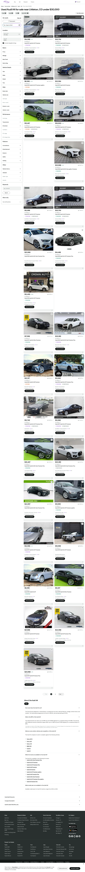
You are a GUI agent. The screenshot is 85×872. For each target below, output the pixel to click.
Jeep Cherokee (46, 855)
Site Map (45, 831)
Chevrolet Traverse (60, 851)
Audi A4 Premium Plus (32, 781)
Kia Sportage (71, 847)
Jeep (44, 844)
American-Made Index (21, 828)
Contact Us (26, 862)
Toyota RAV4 (7, 847)
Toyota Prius (7, 849)
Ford (31, 844)
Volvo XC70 (29, 739)
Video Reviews (20, 831)
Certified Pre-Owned (9, 822)
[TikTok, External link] (70, 836)
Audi (19, 6)
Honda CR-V (20, 847)
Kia (69, 844)
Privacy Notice (15, 867)
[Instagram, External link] (77, 836)
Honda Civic (19, 849)
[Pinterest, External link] (79, 836)
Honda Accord (20, 851)
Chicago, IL (58, 817)
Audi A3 (29, 751)
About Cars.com (19, 862)
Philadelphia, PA (59, 828)
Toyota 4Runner (8, 855)
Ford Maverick (33, 847)
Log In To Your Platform (73, 820)
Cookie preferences (63, 868)
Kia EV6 (70, 855)
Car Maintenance (46, 828)
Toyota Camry (7, 853)
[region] (42, 867)
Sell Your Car (32, 817)
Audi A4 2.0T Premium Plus (33, 764)
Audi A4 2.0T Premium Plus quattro (35, 779)
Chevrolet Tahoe (59, 853)
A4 (21, 6)
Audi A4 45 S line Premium (33, 776)
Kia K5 (70, 853)
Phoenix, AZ (58, 824)
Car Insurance (46, 826)
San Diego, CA (59, 833)
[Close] (83, 863)
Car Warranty (45, 824)
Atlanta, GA (58, 826)
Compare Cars (20, 822)
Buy (15, 2)
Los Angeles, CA (59, 822)
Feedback (67, 862)
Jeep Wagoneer (46, 851)
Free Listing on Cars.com (35, 822)
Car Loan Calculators (47, 817)
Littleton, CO (14, 6)
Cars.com (48, 867)
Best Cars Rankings (21, 824)
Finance (32, 2)
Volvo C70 (29, 743)
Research (26, 2)
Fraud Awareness (59, 862)
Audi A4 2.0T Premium (32, 762)
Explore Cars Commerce (74, 817)
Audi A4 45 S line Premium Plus (34, 760)
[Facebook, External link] (72, 836)
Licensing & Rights (49, 862)
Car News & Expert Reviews (23, 820)
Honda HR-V (20, 855)
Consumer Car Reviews (22, 817)
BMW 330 (29, 746)
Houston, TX (58, 820)
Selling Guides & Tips (34, 824)
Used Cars (7, 817)
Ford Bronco (33, 849)
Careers (42, 862)
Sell (19, 2)
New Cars (6, 820)
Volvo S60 (29, 741)
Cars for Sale (7, 6)
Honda (18, 844)
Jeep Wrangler (46, 847)
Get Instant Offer (33, 820)
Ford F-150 (32, 851)
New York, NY (58, 831)
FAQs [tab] (26, 703)
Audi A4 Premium (31, 769)
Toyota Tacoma (8, 851)
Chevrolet (58, 844)
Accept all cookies (75, 868)
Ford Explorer (33, 855)
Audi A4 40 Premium (32, 767)
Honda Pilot (19, 853)
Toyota (6, 844)
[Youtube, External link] (75, 836)
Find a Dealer (7, 826)
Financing (6, 834)
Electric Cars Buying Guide (10, 832)
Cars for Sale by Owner (9, 824)
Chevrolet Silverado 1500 (61, 849)
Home (2, 6)
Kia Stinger (71, 851)
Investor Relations (34, 862)
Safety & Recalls (20, 826)
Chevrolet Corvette (60, 847)
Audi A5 (28, 748)
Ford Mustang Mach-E (35, 853)
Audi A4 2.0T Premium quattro (34, 772)
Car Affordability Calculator (48, 820)
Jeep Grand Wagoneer (48, 853)
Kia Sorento (71, 849)
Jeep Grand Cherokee (48, 849)
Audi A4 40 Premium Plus (33, 774)
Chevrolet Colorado (60, 855)
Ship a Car (45, 822)
